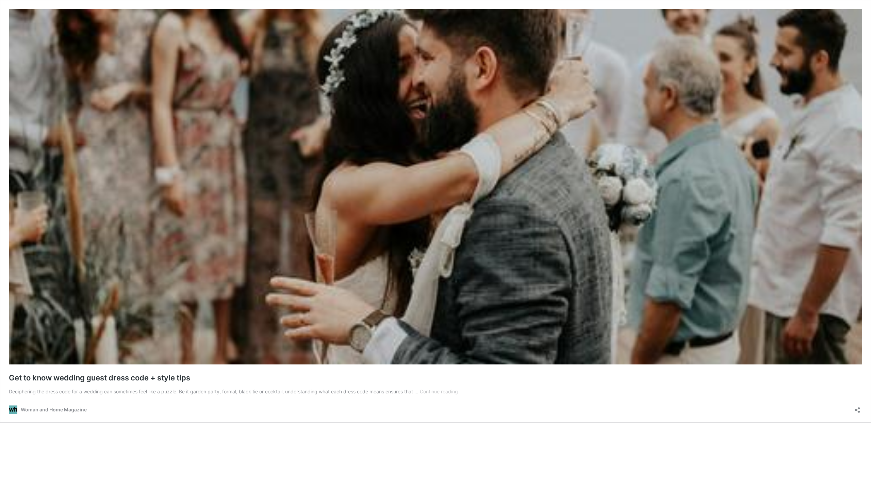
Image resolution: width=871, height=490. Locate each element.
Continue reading (439, 391)
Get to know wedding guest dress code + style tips (99, 377)
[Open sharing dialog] (857, 408)
